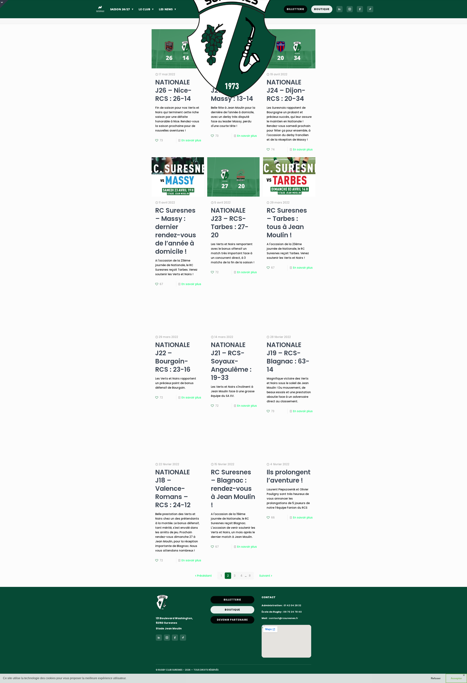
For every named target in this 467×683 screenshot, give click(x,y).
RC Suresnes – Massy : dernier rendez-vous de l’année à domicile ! (175, 231)
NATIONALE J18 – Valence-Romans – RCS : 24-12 (172, 488)
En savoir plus (191, 140)
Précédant (204, 576)
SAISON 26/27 (121, 9)
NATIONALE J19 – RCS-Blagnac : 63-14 (288, 357)
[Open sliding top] (4, 4)
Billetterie (295, 9)
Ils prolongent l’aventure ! (288, 476)
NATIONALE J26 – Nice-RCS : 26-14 (173, 90)
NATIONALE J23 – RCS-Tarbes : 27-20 (229, 222)
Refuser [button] (436, 678)
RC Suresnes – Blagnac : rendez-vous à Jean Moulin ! (233, 488)
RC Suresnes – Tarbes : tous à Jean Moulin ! (287, 222)
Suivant (264, 576)
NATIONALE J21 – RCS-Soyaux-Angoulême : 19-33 (231, 361)
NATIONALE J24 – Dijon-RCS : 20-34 (286, 90)
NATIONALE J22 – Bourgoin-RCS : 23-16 (172, 357)
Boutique (321, 9)
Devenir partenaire (232, 620)
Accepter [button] (456, 678)
